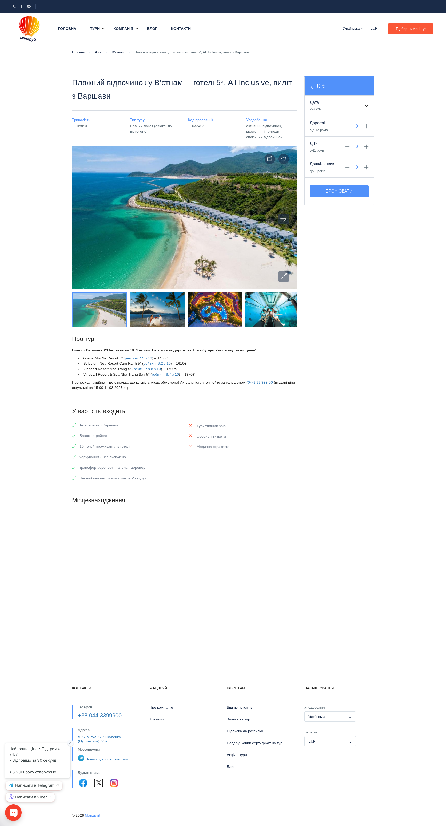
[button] (283, 276)
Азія (98, 52)
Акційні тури (237, 755)
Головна (67, 29)
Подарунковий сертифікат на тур (254, 743)
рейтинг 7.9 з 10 (138, 358)
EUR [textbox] (311, 741)
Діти (314, 143)
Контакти (181, 29)
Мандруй (92, 815)
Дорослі (317, 123)
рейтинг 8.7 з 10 (165, 374)
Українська (352, 28)
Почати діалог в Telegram (106, 759)
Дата (314, 102)
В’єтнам (118, 52)
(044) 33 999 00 (259, 382)
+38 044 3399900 (100, 715)
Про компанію (161, 707)
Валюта (310, 732)
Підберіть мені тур (411, 29)
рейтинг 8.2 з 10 (157, 363)
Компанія (123, 29)
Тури (95, 29)
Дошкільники (322, 164)
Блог (152, 29)
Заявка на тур (238, 719)
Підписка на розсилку (245, 731)
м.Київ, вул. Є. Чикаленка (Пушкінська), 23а (99, 739)
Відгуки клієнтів (239, 707)
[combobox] (330, 716)
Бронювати (339, 191)
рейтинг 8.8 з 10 (147, 369)
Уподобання (314, 707)
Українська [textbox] (316, 717)
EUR (374, 28)
